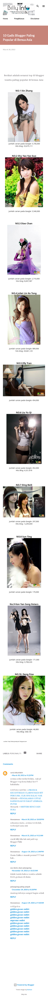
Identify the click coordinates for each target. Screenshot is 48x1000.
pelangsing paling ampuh (20, 887)
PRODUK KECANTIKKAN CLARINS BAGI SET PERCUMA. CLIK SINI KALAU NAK (26, 793)
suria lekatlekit (16, 772)
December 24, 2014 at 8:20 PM (24, 889)
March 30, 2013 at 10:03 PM (33, 819)
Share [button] (39, 753)
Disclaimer (35, 18)
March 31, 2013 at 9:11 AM (32, 835)
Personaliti (15, 753)
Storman (29, 990)
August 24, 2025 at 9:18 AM (33, 903)
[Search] (37, 4)
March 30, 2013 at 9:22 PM (22, 775)
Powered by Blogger (25, 985)
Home (5, 18)
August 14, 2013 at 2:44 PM (33, 852)
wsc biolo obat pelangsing (20, 868)
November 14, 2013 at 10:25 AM (25, 871)
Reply (13, 813)
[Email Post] (25, 753)
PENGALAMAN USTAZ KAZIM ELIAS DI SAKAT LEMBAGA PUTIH (26, 801)
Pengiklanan (19, 18)
